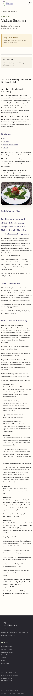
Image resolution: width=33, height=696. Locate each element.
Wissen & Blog (5, 663)
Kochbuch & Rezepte (7, 652)
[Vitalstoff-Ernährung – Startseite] (7, 3)
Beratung (5, 138)
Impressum (4, 693)
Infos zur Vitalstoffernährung (10, 144)
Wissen (3, 660)
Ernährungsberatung (7, 646)
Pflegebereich (20, 693)
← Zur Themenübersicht (9, 11)
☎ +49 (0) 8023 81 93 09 (8, 673)
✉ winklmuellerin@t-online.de (9, 675)
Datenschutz (12, 693)
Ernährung (6, 141)
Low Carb (5, 147)
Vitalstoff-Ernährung (7, 649)
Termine (3, 657)
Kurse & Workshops (7, 655)
